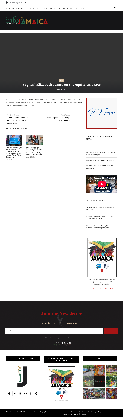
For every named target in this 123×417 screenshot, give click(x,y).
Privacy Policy (96, 412)
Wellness (65, 8)
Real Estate (48, 8)
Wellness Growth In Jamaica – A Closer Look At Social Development (101, 217)
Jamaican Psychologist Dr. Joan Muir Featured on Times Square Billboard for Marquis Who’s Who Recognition (14, 152)
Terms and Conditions (70, 414)
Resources (74, 8)
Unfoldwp (50, 412)
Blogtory (42, 412)
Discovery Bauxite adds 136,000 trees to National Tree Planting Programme (100, 227)
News (32, 8)
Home (8, 8)
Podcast (57, 8)
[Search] (115, 8)
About (65, 412)
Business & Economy (20, 8)
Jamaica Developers (93, 147)
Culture (39, 8)
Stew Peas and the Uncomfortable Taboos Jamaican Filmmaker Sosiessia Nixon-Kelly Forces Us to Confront (34, 151)
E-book (82, 8)
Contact (84, 414)
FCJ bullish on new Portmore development (100, 160)
